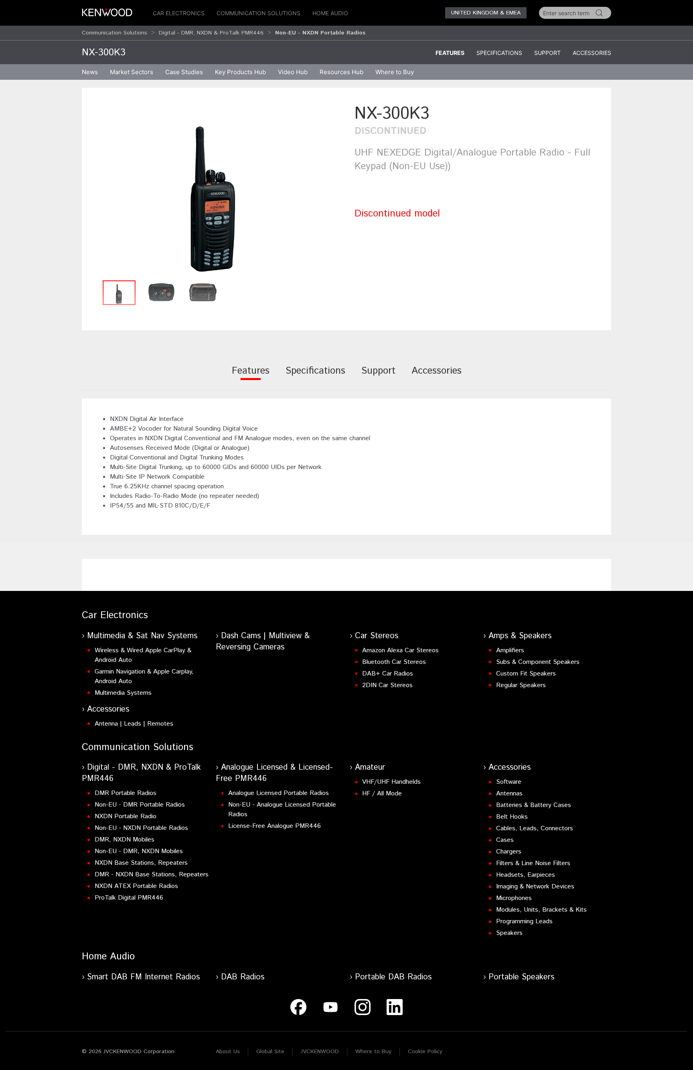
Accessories (592, 52)
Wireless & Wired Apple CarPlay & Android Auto (143, 655)
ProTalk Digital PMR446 (129, 897)
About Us (228, 1052)
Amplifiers (510, 650)
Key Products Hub (240, 72)
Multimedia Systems (123, 693)
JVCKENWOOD (320, 1052)
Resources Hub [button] (341, 72)
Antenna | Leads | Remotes (134, 723)
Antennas (509, 793)
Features (450, 52)
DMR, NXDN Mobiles (124, 839)
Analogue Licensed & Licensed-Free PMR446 (274, 773)
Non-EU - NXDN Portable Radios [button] (320, 33)
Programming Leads (524, 921)
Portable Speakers (521, 977)
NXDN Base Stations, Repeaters (141, 863)
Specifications (499, 52)
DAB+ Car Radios (387, 673)
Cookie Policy (425, 1052)
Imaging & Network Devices (535, 886)
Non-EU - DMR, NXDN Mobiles (139, 851)
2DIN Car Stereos (387, 685)
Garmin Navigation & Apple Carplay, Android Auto (144, 676)
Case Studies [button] (184, 72)
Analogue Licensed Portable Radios (278, 793)
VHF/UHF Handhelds (391, 782)
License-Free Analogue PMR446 (274, 826)
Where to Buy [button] (394, 72)
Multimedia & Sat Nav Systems (142, 636)
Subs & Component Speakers (538, 662)
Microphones (514, 898)
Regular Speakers (521, 685)
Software (508, 782)
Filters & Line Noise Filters (533, 863)
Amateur (370, 767)
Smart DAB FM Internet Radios (143, 977)
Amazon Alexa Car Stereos (400, 650)
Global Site (270, 1052)
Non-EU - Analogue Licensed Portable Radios (282, 809)
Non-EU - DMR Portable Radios (140, 804)
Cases (505, 840)
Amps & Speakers (519, 636)
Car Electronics (179, 13)
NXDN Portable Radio (125, 816)
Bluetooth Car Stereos (394, 662)
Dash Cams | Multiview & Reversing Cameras (263, 641)
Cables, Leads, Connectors (534, 828)
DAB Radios (242, 977)
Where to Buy (373, 1052)
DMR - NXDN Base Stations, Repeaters (152, 874)
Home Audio (330, 13)
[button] (214, 189)
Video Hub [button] (293, 72)
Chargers (508, 851)
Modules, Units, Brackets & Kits (541, 909)
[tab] (251, 376)
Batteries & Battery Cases (533, 805)
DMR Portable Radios (125, 793)
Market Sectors (131, 72)
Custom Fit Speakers (526, 673)
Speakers (509, 933)
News (90, 72)
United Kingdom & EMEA (486, 13)
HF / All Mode (382, 793)
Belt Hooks (512, 816)
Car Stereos (376, 636)
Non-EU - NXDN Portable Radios (141, 828)
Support (547, 52)
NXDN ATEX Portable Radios (136, 886)
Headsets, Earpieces (525, 875)
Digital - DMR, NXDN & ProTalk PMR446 (211, 33)
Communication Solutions (258, 13)
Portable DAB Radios (393, 977)
